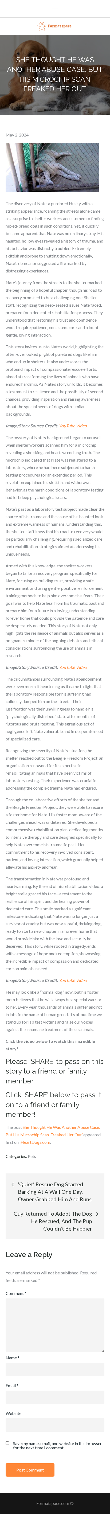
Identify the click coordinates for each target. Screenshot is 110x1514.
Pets (32, 1156)
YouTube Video (73, 425)
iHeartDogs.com (34, 1142)
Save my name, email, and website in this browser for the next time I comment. (57, 1445)
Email (12, 1385)
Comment (16, 1293)
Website (13, 1413)
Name (12, 1357)
